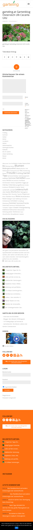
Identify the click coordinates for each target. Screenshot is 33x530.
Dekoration (6, 171)
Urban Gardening (7, 154)
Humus (13, 183)
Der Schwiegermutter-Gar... (13, 307)
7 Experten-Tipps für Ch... (13, 270)
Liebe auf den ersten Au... (13, 277)
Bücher (23, 168)
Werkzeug (5, 212)
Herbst (4, 137)
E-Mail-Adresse (27, 105)
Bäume (18, 168)
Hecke (4, 180)
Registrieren (6, 395)
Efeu (21, 171)
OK (16, 528)
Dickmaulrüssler (14, 171)
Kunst (22, 187)
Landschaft (5, 190)
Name (26, 98)
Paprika (19, 194)
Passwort (5, 379)
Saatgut (9, 199)
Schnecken (24, 199)
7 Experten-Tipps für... (12, 442)
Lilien (4, 192)
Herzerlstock (15, 180)
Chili (26, 168)
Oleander (14, 194)
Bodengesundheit (9, 168)
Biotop (8, 166)
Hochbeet (22, 180)
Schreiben (14, 201)
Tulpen (10, 207)
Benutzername (6, 372)
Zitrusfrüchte (6, 214)
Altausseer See (6, 163)
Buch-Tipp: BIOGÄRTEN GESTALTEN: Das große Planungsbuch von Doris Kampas (15, 507)
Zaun (21, 212)
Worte (4, 158)
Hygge (24, 183)
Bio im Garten (6, 152)
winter (11, 212)
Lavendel (12, 190)
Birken (12, 166)
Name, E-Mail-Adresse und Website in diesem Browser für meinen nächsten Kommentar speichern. (28, 117)
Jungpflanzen (20, 185)
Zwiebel (21, 214)
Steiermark (5, 205)
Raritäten (8, 196)
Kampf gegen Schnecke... (12, 445)
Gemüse (12, 178)
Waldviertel (5, 210)
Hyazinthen (18, 183)
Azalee (20, 163)
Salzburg (18, 199)
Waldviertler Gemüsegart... (13, 280)
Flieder (4, 173)
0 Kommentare (12, 21)
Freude (11, 173)
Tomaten (5, 207)
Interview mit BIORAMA (10, 316)
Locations (5, 141)
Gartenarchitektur (12, 176)
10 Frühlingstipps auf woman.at (13, 321)
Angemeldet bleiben (10, 387)
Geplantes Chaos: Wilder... (13, 284)
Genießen (21, 177)
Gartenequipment (24, 176)
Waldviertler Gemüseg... (12, 452)
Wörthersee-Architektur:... (13, 294)
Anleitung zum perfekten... (13, 287)
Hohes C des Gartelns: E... (13, 297)
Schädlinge (21, 201)
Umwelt (15, 208)
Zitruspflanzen (14, 214)
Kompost (12, 187)
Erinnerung (26, 171)
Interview (12, 185)
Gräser (28, 178)
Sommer (5, 135)
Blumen (19, 165)
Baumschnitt (26, 163)
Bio (4, 166)
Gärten (4, 143)
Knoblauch (5, 187)
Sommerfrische (23, 203)
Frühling (4, 133)
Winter (4, 139)
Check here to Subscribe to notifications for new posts (28, 123)
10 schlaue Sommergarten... (14, 290)
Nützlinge (5, 194)
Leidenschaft (21, 189)
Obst (9, 194)
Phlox (4, 196)
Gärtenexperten (7, 145)
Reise (18, 196)
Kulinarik (4, 149)
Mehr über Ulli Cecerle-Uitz (13, 261)
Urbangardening (24, 208)
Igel (27, 183)
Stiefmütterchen (20, 205)
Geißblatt (5, 178)
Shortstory (5, 203)
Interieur (5, 185)
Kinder (27, 185)
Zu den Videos (9, 346)
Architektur (14, 163)
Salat (13, 199)
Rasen (13, 196)
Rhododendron (25, 196)
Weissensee (20, 210)
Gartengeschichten (8, 147)
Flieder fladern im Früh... (12, 301)
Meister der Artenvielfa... (13, 304)
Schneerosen (6, 201)
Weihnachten (13, 210)
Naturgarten (24, 192)
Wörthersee (16, 212)
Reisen (4, 156)
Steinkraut (12, 205)
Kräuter (17, 187)
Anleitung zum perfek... (12, 459)
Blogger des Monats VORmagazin (14, 319)
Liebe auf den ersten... (12, 449)
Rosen (4, 199)
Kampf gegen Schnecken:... (13, 273)
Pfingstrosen (26, 194)
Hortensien (6, 183)
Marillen (8, 192)
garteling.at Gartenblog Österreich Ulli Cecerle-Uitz (16, 15)
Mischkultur (15, 192)
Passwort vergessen (9, 398)
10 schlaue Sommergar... (12, 462)
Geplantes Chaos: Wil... (12, 455)
